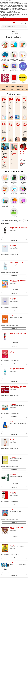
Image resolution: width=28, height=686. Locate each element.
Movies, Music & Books (8, 9)
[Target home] (14, 23)
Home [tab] (11, 89)
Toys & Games (7, 8)
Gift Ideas (23, 9)
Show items (14, 240)
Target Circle (15, 17)
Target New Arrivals (4, 0)
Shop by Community (7, 11)
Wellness (18, 6)
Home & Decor (9, 3)
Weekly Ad (22, 14)
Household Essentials (12, 5)
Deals (4, 12)
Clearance (8, 12)
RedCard (10, 17)
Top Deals (9, 14)
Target (11, 33)
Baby (18, 5)
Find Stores (20, 17)
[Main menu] (2, 23)
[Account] (21, 23)
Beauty (21, 5)
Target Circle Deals (15, 14)
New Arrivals (14, 12)
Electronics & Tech (15, 8)
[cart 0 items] (25, 23)
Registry (6, 17)
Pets (12, 6)
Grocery (5, 5)
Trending (21, 220)
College (5, 2)
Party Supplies (17, 9)
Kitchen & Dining (16, 3)
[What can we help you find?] (14, 26)
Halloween (9, 2)
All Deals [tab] (4, 89)
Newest (15, 220)
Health (14, 6)
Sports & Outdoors (6, 6)
